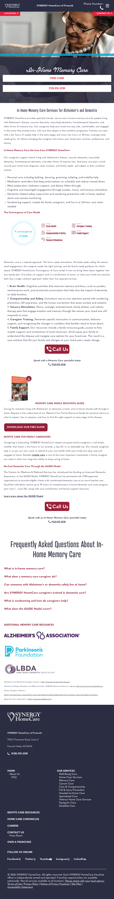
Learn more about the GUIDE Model (23, 496)
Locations (10, 13)
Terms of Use (14, 884)
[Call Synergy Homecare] (57, 350)
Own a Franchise (19, 842)
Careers (12, 826)
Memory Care (67, 780)
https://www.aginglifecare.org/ (39, 699)
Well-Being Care (68, 774)
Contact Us (103, 13)
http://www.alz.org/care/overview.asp (55, 682)
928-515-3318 (57, 88)
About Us (14, 774)
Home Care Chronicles (23, 819)
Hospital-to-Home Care (72, 793)
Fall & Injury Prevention (72, 790)
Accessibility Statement (20, 887)
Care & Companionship (72, 787)
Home (11, 771)
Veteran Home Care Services (75, 799)
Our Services (66, 771)
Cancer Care (66, 784)
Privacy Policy (31, 884)
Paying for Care (67, 803)
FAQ (14, 777)
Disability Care (67, 806)
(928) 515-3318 (19, 754)
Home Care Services (70, 777)
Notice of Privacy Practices (55, 884)
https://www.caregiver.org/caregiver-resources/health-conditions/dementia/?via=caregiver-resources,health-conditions (51, 695)
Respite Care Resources (23, 813)
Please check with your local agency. (85, 881)
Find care (57, 78)
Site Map (76, 884)
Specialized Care (68, 796)
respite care (38, 455)
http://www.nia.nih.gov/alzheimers (89, 686)
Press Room (16, 836)
